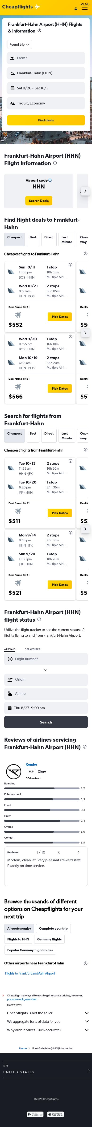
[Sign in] (76, 9)
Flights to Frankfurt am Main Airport (30, 973)
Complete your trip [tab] (53, 928)
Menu (84, 4)
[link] (38, 200)
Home (23, 1048)
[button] (39, 31)
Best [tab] (33, 237)
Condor (31, 764)
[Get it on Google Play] (35, 1114)
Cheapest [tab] (14, 237)
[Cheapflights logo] (17, 7)
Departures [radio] (32, 649)
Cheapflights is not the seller (29, 1013)
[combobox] (19, 44)
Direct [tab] (49, 237)
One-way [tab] (84, 239)
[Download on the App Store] (55, 1114)
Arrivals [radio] (9, 649)
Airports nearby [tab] (19, 928)
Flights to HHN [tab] (18, 939)
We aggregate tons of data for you (34, 1021)
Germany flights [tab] (49, 939)
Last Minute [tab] (67, 239)
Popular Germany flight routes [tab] (30, 950)
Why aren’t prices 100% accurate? (34, 1030)
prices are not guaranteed (22, 999)
